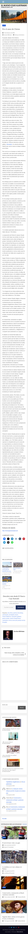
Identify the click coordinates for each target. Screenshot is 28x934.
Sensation (9, 144)
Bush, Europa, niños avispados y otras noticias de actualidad (14, 654)
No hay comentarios (19, 35)
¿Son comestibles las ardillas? (9, 755)
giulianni (19, 616)
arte (8, 613)
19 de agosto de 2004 (9, 921)
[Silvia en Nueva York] (18, 564)
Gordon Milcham (8, 35)
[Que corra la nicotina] (7, 579)
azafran (15, 613)
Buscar (4, 705)
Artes (4, 25)
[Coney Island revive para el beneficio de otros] (7, 564)
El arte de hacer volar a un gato (11, 843)
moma (10, 620)
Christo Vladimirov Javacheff (9, 616)
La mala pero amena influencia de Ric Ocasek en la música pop (15, 791)
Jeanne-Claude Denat (15, 618)
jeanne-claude (5, 618)
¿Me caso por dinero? (7, 742)
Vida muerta (7, 647)
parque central (21, 620)
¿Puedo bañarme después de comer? (11, 728)
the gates (4, 622)
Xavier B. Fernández (9, 847)
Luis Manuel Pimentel (9, 873)
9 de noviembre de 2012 (10, 845)
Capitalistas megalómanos (13, 782)
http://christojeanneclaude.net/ (10, 530)
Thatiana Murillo (21, 897)
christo (16, 614)
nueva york (14, 620)
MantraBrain (20, 932)
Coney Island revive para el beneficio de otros (6, 569)
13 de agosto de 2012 (9, 871)
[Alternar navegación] (3, 2)
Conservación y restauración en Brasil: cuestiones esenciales (14, 800)
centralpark (11, 614)
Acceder (4, 818)
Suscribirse (21, 607)
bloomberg (20, 613)
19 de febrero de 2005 (9, 32)
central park (5, 614)
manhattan (5, 620)
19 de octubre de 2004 (9, 897)
